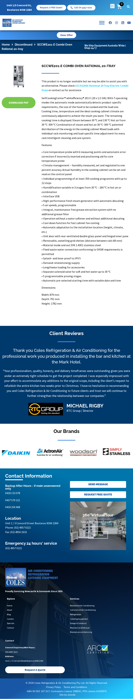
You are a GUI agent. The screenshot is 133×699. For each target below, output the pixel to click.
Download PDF (18, 102)
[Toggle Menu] (102, 22)
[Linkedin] (123, 23)
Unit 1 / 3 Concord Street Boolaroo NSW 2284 (31, 523)
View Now (98, 535)
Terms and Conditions (75, 687)
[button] (128, 7)
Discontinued (23, 44)
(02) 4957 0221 (22, 527)
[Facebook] (110, 23)
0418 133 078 (12, 493)
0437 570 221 (12, 500)
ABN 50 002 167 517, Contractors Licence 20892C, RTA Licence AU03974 (67, 691)
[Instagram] (116, 23)
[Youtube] (129, 23)
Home (6, 44)
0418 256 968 (12, 507)
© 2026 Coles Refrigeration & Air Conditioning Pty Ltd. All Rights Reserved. (66, 683)
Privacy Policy (53, 687)
